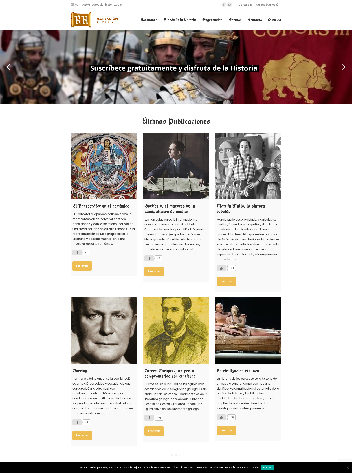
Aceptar (267, 467)
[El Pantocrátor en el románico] (104, 166)
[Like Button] (77, 252)
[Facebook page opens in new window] (223, 4)
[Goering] (104, 330)
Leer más (82, 266)
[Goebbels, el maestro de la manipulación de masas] (176, 166)
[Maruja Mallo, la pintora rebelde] (248, 166)
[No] (347, 467)
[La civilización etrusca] (248, 330)
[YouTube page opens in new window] (229, 4)
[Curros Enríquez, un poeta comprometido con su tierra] (176, 330)
